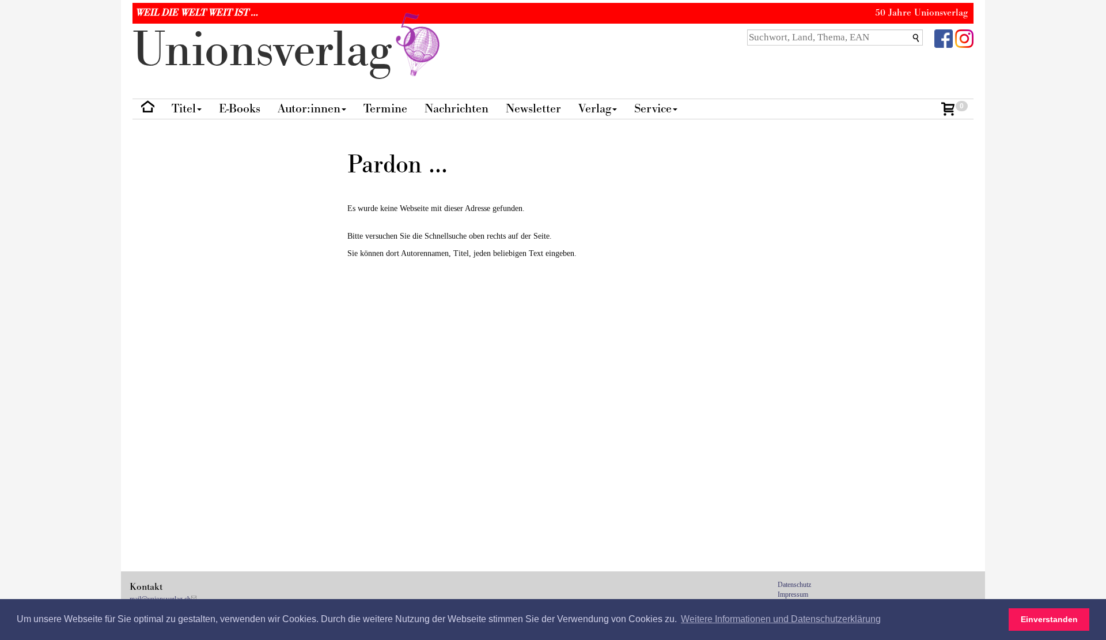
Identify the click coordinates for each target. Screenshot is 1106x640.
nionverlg (268, 50)
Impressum (793, 594)
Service (653, 108)
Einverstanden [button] (1049, 619)
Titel (184, 108)
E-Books (239, 108)
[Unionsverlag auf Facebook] (943, 37)
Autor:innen (309, 108)
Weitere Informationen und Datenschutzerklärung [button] (781, 619)
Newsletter (533, 108)
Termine (385, 108)
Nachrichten (456, 108)
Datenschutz (794, 585)
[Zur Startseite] (147, 109)
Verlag (594, 108)
